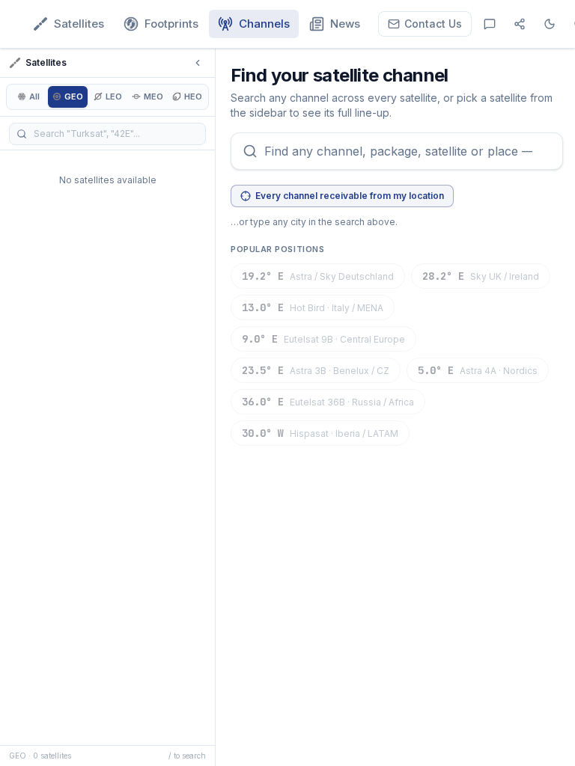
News (345, 23)
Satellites (79, 23)
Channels (264, 23)
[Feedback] (490, 24)
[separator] (217, 407)
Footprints (171, 23)
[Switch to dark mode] (550, 24)
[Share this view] (520, 24)
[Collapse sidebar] (197, 63)
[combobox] (397, 151)
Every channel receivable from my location (349, 195)
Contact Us (433, 23)
